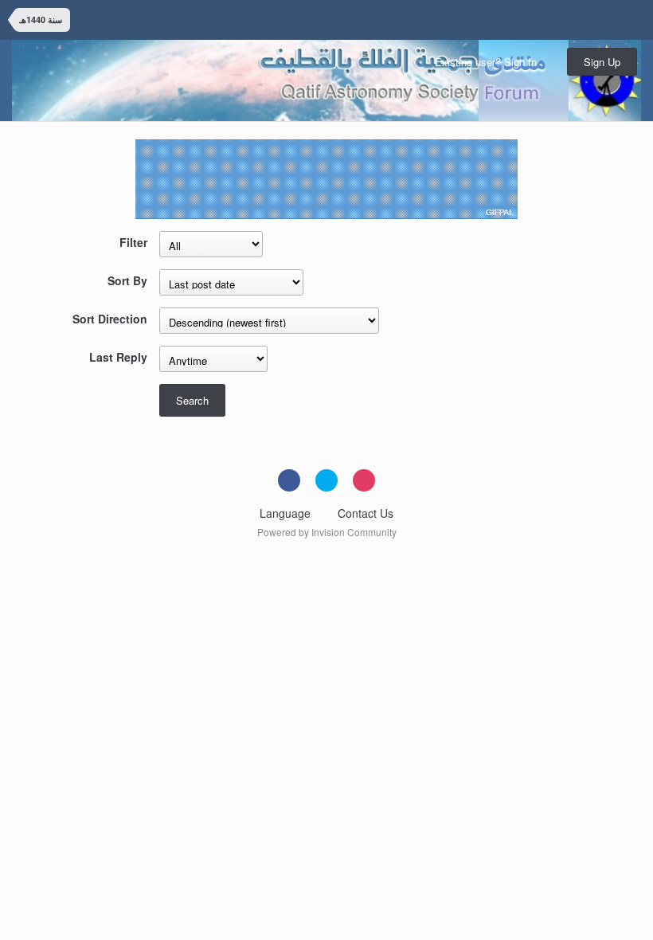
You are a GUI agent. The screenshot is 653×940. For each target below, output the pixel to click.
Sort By (127, 280)
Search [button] (192, 400)
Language (287, 513)
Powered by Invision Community (327, 532)
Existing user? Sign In (489, 61)
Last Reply (118, 356)
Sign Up (602, 61)
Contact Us (365, 513)
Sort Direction (109, 318)
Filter (133, 241)
